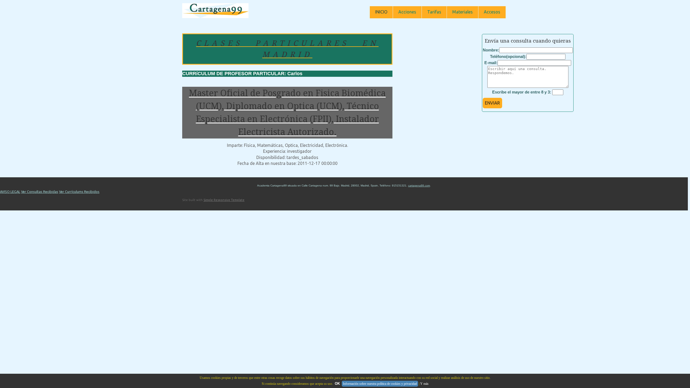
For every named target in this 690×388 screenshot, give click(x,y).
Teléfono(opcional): (508, 56)
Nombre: (491, 50)
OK (337, 384)
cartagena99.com (419, 185)
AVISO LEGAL (10, 191)
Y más (424, 384)
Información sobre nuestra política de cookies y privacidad (380, 384)
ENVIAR (492, 103)
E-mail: (491, 62)
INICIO (381, 11)
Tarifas (434, 11)
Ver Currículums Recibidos (79, 191)
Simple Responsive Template (223, 200)
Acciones (407, 11)
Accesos (492, 11)
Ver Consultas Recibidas (39, 191)
